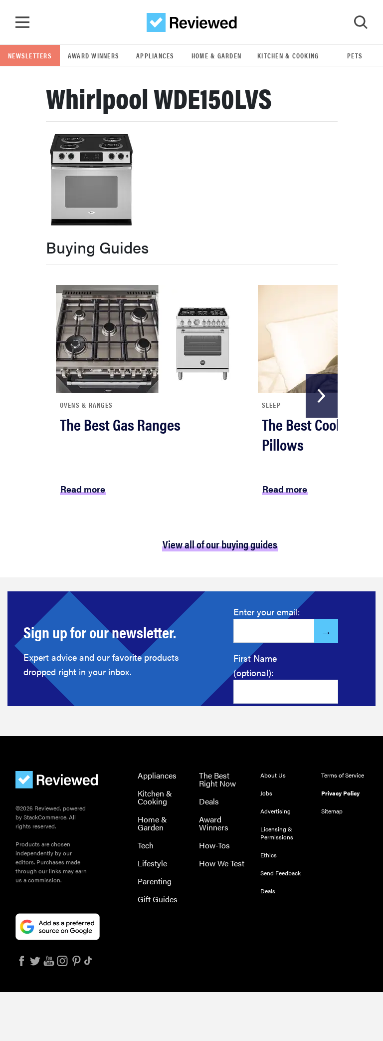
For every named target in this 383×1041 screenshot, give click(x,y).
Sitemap (332, 810)
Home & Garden (216, 55)
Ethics (268, 854)
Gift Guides (158, 899)
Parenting (155, 881)
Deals (209, 801)
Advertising (275, 810)
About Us (273, 775)
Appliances (155, 55)
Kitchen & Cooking (288, 55)
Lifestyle (152, 863)
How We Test (221, 863)
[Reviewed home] (192, 22)
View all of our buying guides (220, 543)
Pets (355, 55)
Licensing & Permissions (276, 832)
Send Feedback (280, 872)
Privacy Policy (340, 792)
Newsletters (30, 55)
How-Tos (214, 845)
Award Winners (93, 55)
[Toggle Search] (361, 22)
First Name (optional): (255, 665)
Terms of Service (342, 775)
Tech (146, 845)
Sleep (271, 404)
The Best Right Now (217, 779)
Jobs (266, 792)
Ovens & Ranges (86, 404)
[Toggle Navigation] (22, 22)
